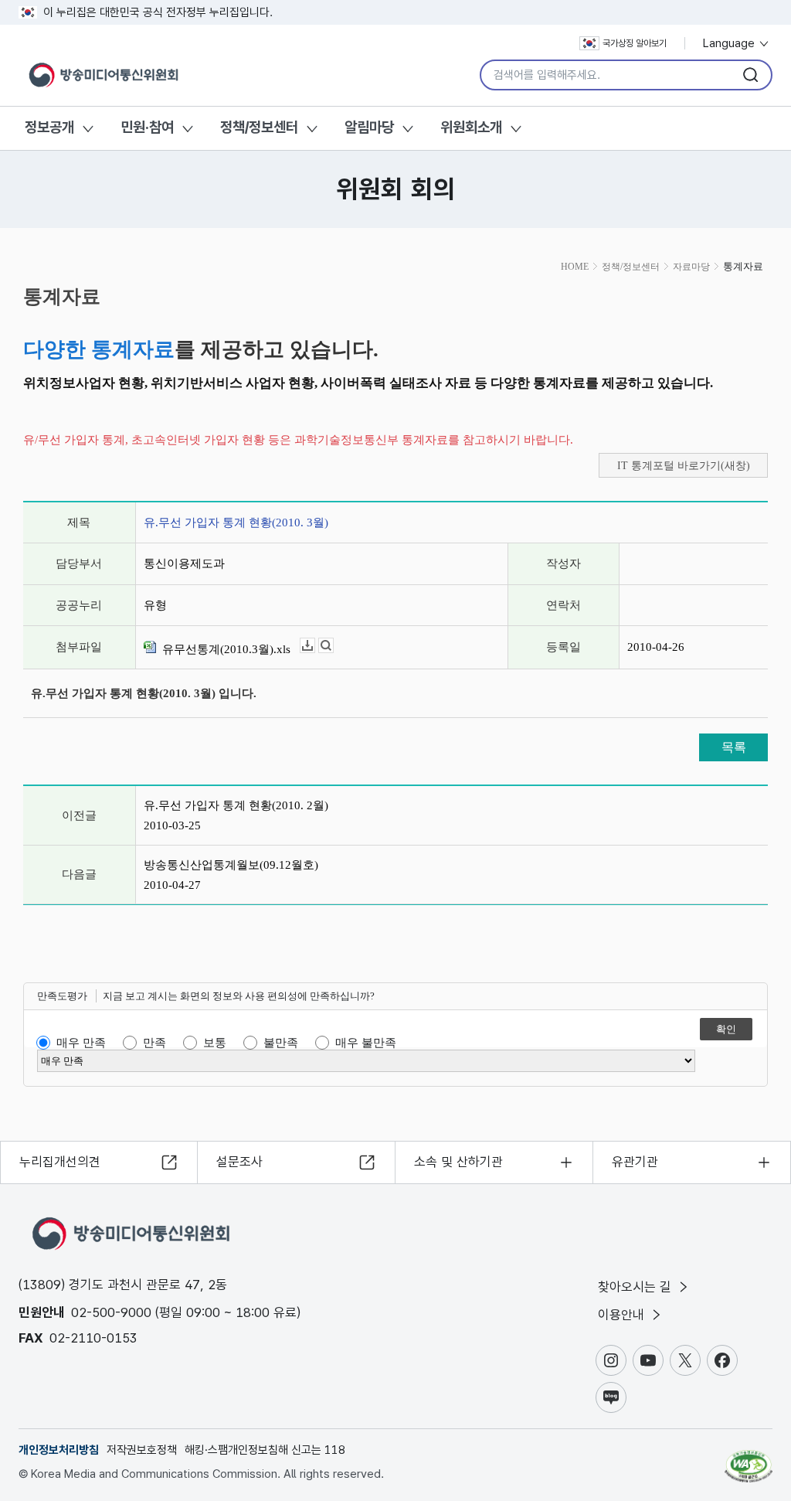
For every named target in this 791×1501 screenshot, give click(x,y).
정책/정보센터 (259, 127)
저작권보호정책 (142, 1450)
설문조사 (239, 1161)
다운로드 (314, 645)
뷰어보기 (333, 645)
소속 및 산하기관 (458, 1161)
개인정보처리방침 (59, 1450)
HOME (575, 266)
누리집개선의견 (59, 1161)
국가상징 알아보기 (635, 43)
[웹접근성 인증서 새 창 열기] (748, 1459)
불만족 (280, 1042)
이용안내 (623, 1314)
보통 (214, 1042)
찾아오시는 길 (636, 1287)
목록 (733, 747)
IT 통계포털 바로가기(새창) (683, 465)
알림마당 (369, 127)
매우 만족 (81, 1042)
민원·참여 (147, 127)
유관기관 (635, 1161)
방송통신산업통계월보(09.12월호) (231, 865)
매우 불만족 (365, 1042)
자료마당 (691, 266)
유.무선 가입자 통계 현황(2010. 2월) (236, 805)
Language (730, 43)
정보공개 (49, 127)
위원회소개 (471, 127)
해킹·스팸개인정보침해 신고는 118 (265, 1450)
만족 (154, 1042)
